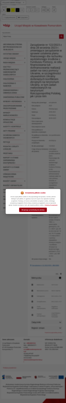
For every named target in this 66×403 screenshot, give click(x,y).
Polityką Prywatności (51, 205)
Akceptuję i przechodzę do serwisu (33, 210)
